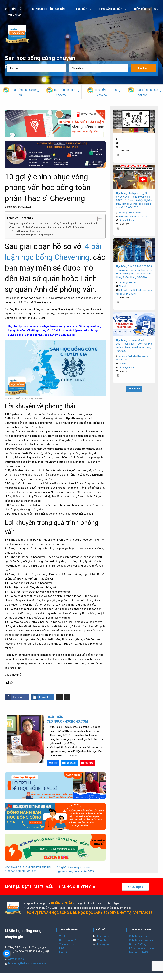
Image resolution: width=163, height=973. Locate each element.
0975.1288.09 (16, 959)
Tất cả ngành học (126, 220)
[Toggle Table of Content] (98, 218)
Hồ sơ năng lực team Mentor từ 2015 (141, 950)
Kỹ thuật (137, 290)
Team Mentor (67, 944)
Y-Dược (132, 294)
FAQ (61, 948)
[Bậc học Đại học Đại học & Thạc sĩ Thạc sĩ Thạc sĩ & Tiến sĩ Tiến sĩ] (38, 68)
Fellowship (124, 216)
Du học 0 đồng (137, 944)
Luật (144, 290)
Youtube (89, 762)
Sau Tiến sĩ (135, 216)
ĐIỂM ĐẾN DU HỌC (145, 9)
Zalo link (53, 762)
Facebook (70, 762)
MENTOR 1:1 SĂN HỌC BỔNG (49, 9)
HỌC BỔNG (82, 9)
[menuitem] (20, 91)
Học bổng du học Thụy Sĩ (129, 212)
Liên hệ (63, 952)
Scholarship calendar (141, 940)
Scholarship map (139, 936)
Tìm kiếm (143, 68)
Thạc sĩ (122, 286)
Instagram (103, 944)
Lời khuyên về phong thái (27, 231)
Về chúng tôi (66, 936)
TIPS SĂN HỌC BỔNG (111, 9)
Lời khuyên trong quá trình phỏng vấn (34, 234)
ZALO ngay (135, 887)
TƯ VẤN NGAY (13, 15)
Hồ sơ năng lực (68, 940)
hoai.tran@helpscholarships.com (27, 963)
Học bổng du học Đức (128, 282)
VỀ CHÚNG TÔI (13, 9)
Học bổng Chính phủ (127, 356)
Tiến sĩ (144, 216)
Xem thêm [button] (134, 388)
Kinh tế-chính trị (125, 290)
